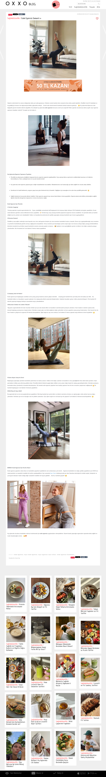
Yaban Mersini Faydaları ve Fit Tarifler (89, 611)
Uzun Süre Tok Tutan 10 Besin (14, 686)
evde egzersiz (18, 554)
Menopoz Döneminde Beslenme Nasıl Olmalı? (64, 644)
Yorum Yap (17, 558)
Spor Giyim (53, 473)
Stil (70, 7)
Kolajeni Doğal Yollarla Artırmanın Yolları (65, 607)
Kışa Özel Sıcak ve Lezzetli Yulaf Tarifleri (39, 721)
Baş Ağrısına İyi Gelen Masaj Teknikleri (15, 764)
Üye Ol (89, 1)
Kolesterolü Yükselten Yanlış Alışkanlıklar (88, 755)
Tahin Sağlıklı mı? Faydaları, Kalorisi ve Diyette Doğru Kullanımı (15, 647)
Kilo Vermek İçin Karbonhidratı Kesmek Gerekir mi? (15, 722)
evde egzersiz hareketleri (65, 554)
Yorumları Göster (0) (94, 14)
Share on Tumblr (21, 14)
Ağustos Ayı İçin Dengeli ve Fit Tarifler (40, 607)
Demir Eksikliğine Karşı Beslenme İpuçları (64, 760)
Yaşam (92, 7)
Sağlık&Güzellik (80, 7)
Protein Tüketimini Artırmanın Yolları (15, 606)
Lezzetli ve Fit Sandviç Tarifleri (90, 684)
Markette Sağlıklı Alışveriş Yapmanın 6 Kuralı (63, 682)
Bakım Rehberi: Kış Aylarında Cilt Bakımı (39, 760)
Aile (98, 7)
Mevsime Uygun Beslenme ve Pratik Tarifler (90, 648)
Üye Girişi (85, 1)
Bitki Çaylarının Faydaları (64, 722)
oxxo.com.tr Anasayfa (95, 1)
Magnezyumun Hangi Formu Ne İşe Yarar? (38, 647)
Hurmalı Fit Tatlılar (90, 719)
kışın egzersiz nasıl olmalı (47, 554)
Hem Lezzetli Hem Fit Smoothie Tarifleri (39, 684)
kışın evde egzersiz (30, 554)
